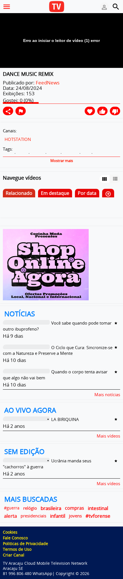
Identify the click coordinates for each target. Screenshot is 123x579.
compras (74, 508)
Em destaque (55, 193)
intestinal (98, 508)
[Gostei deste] (102, 111)
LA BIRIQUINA (65, 419)
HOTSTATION (18, 139)
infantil (57, 516)
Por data (87, 193)
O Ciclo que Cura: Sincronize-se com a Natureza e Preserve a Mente (57, 350)
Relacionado (19, 193)
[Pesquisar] (116, 6)
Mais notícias (107, 394)
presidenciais (33, 516)
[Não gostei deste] (115, 111)
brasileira (51, 508)
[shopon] (46, 264)
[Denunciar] (20, 111)
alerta (10, 516)
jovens (75, 516)
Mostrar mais (61, 160)
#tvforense (98, 516)
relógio (30, 508)
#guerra (11, 508)
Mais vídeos (108, 435)
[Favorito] (90, 111)
